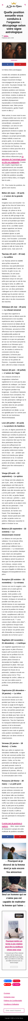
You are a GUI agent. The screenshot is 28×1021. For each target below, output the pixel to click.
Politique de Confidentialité (13, 1000)
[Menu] (2, 5)
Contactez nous (9, 997)
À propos (7, 993)
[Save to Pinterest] (20, 64)
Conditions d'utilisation (11, 1004)
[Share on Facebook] (8, 64)
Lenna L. (6, 35)
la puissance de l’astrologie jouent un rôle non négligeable (14, 159)
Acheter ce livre (14, 967)
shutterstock (14, 60)
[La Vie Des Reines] (13, 5)
